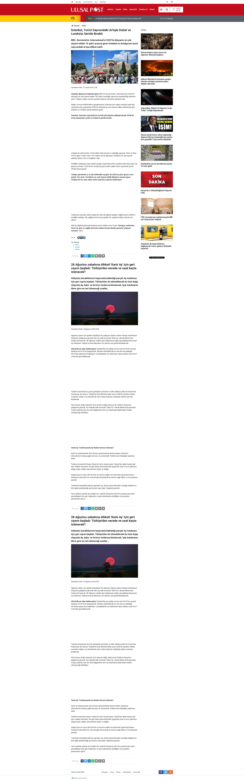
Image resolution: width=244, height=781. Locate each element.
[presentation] (78, 18)
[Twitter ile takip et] (165, 772)
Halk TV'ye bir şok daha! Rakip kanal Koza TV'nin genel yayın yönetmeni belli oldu (121, 18)
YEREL (125, 9)
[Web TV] (167, 2)
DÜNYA (152, 9)
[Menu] (161, 9)
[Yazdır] (99, 255)
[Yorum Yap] (103, 255)
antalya (77, 249)
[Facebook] (82, 255)
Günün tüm (166, 18)
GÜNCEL (110, 9)
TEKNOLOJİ (143, 9)
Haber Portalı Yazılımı (80, 778)
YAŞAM (118, 9)
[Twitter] (85, 255)
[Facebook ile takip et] (161, 772)
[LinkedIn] (89, 255)
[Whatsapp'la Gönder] (92, 255)
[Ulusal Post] (87, 9)
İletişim (118, 772)
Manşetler (78, 2)
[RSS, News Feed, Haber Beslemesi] (170, 772)
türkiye (77, 245)
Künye (112, 772)
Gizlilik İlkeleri (127, 772)
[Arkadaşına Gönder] (96, 255)
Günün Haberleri (87, 2)
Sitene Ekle (103, 2)
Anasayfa (105, 772)
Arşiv (96, 2)
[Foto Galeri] (172, 2)
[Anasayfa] (72, 2)
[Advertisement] (104, 135)
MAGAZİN (133, 9)
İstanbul (77, 247)
